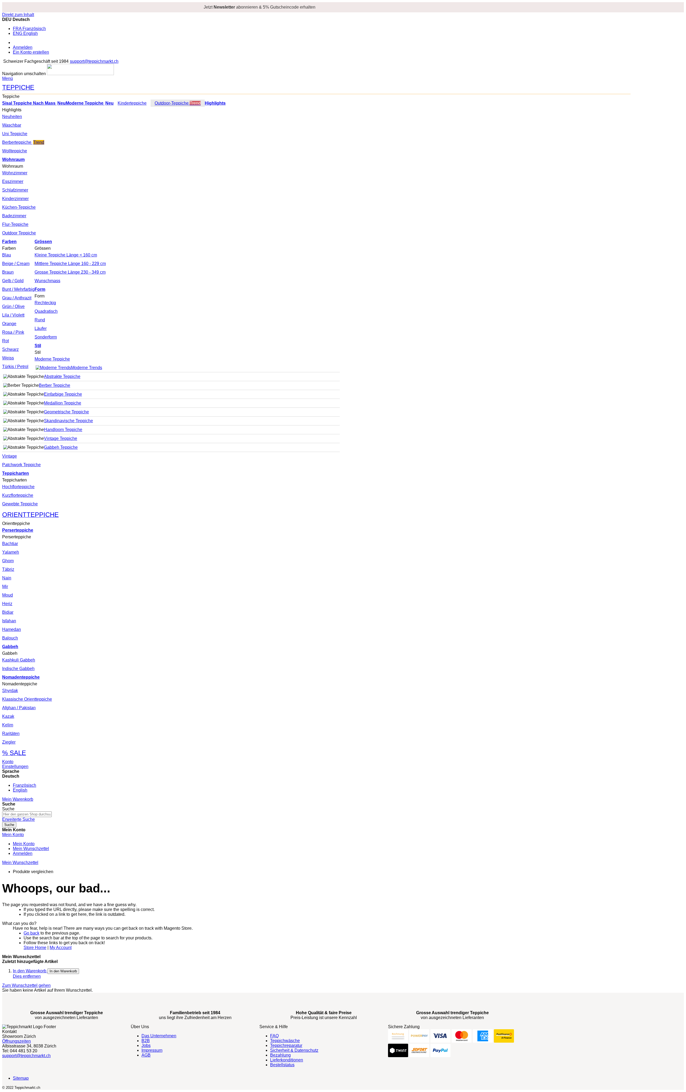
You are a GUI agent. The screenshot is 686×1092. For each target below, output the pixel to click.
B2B (145, 1040)
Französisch (24, 785)
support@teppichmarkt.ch (94, 61)
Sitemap (21, 1078)
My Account (61, 947)
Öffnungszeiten (16, 1041)
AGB (146, 1055)
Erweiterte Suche (18, 819)
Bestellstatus (282, 1064)
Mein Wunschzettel (31, 848)
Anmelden (22, 47)
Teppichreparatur (286, 1045)
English (20, 790)
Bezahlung (280, 1055)
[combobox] (27, 814)
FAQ (274, 1036)
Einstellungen (15, 766)
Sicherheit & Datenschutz (294, 1050)
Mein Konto (24, 843)
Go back (31, 933)
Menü (7, 78)
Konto (7, 761)
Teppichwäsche (285, 1040)
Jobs (146, 1045)
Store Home (35, 947)
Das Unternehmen (158, 1036)
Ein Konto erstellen (31, 52)
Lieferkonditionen (286, 1060)
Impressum (151, 1050)
